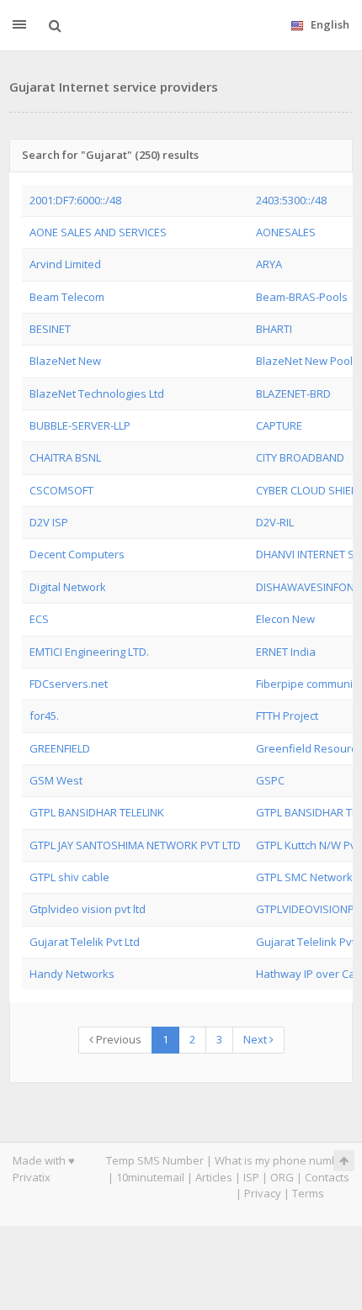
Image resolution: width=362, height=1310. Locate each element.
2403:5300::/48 (291, 200)
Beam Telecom (66, 296)
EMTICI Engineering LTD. (89, 651)
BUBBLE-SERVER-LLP (79, 425)
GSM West (56, 780)
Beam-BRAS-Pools (302, 296)
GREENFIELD (59, 748)
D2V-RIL (275, 522)
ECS (39, 618)
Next (256, 1039)
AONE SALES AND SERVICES (98, 232)
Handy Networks (71, 973)
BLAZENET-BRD (293, 393)
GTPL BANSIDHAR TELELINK (96, 812)
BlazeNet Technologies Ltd (96, 393)
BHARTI (274, 328)
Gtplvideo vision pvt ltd (87, 908)
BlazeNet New (65, 360)
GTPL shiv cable (69, 877)
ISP (251, 1177)
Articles (213, 1177)
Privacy (262, 1193)
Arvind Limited (65, 264)
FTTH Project (287, 715)
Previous (117, 1039)
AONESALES (286, 232)
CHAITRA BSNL (65, 457)
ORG (282, 1177)
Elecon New (285, 618)
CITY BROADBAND (300, 457)
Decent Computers (77, 554)
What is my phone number (282, 1160)
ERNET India (286, 651)
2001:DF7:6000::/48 (75, 200)
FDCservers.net (68, 683)
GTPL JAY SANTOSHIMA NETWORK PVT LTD (135, 845)
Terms (308, 1193)
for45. (44, 715)
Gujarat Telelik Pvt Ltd (84, 941)
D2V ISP (48, 522)
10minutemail (150, 1177)
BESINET (50, 328)
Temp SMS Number (155, 1160)
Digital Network (67, 586)
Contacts (327, 1177)
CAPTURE (279, 425)
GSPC (270, 780)
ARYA (269, 264)
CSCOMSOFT (61, 490)
